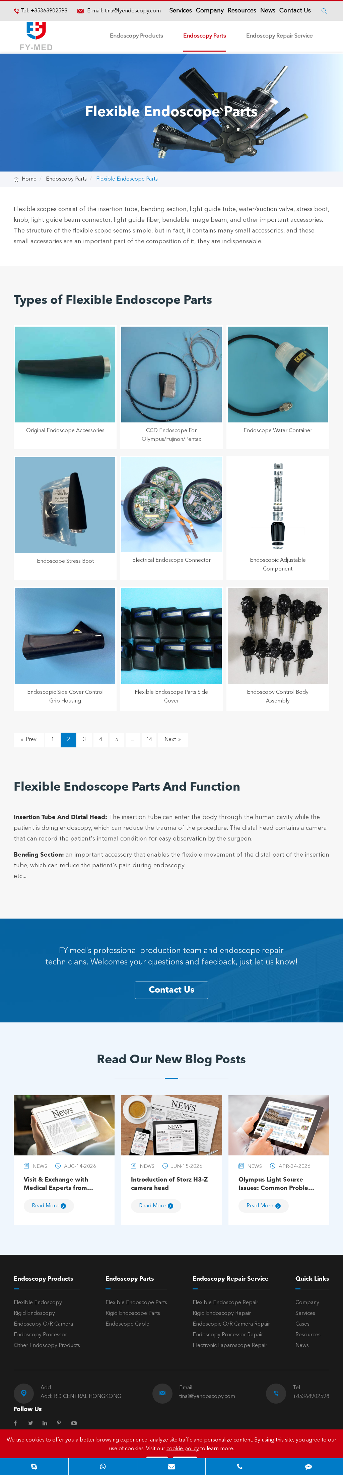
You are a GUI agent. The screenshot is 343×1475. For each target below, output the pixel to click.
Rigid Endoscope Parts (133, 1313)
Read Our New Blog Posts (171, 1060)
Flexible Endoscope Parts (127, 179)
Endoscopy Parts (204, 36)
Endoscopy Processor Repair (228, 1335)
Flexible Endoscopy (38, 1302)
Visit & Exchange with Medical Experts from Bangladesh (56, 1185)
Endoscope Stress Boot (65, 561)
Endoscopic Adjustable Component (278, 565)
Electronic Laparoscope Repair (230, 1345)
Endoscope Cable (127, 1324)
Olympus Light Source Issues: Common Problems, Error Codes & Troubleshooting (278, 1185)
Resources (242, 11)
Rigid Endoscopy (34, 1313)
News (267, 11)
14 (149, 739)
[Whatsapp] (103, 1466)
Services (180, 11)
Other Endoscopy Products (47, 1345)
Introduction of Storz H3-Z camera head (169, 1184)
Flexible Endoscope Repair (225, 1302)
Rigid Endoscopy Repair (222, 1313)
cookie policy (182, 1449)
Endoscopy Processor (40, 1335)
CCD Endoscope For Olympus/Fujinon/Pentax (171, 435)
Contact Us (295, 11)
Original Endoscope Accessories (65, 430)
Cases (302, 1324)
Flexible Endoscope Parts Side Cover (171, 697)
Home (29, 179)
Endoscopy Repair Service (279, 36)
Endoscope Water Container (278, 430)
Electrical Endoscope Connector (171, 560)
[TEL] (240, 1466)
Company (210, 11)
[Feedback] (308, 1466)
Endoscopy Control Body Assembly (277, 697)
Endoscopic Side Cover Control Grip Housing (65, 697)
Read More (45, 1206)
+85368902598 (48, 11)
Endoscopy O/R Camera (43, 1324)
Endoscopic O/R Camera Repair (231, 1324)
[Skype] (34, 1466)
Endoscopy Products (136, 36)
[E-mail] (171, 1466)
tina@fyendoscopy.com (133, 11)
